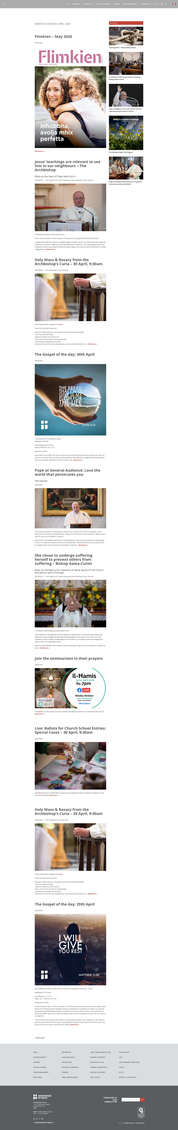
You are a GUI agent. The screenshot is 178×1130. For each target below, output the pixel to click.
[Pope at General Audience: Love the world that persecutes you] (70, 508)
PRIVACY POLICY (129, 1123)
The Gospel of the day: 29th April (65, 904)
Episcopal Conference (70, 1067)
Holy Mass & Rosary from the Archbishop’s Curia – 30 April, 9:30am (69, 261)
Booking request (40, 1057)
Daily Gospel (95, 1077)
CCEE (120, 1057)
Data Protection (97, 1062)
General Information (98, 1067)
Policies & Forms (39, 1067)
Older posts (40, 1038)
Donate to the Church (127, 1077)
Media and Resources (70, 1077)
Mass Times (37, 1077)
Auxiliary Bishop (68, 1057)
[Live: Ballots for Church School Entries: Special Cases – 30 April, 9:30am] (70, 766)
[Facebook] (154, 4)
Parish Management (41, 1072)
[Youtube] (162, 4)
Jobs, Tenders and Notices (100, 1052)
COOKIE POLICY (140, 1123)
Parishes (65, 1072)
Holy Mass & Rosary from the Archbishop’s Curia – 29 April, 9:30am (69, 811)
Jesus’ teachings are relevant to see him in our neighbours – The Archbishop (67, 165)
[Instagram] (160, 4)
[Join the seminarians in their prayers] (70, 688)
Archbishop (66, 1052)
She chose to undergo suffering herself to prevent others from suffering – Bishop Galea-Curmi (63, 559)
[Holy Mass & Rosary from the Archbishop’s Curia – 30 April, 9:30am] (70, 297)
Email (35, 1052)
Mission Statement (97, 1072)
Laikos (121, 1067)
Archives (36, 1062)
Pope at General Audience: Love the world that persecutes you (67, 472)
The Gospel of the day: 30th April (65, 354)
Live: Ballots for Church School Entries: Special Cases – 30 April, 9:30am (70, 730)
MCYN (121, 1072)
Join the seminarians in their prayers (69, 658)
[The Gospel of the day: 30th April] (70, 399)
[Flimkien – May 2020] (70, 97)
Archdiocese (66, 1062)
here (61, 324)
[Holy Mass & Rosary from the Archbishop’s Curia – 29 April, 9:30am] (70, 847)
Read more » (39, 151)
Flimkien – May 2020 (53, 36)
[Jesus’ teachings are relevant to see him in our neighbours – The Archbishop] (70, 207)
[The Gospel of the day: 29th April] (70, 949)
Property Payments (97, 1057)
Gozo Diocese (124, 1052)
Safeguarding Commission (129, 1062)
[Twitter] (157, 4)
